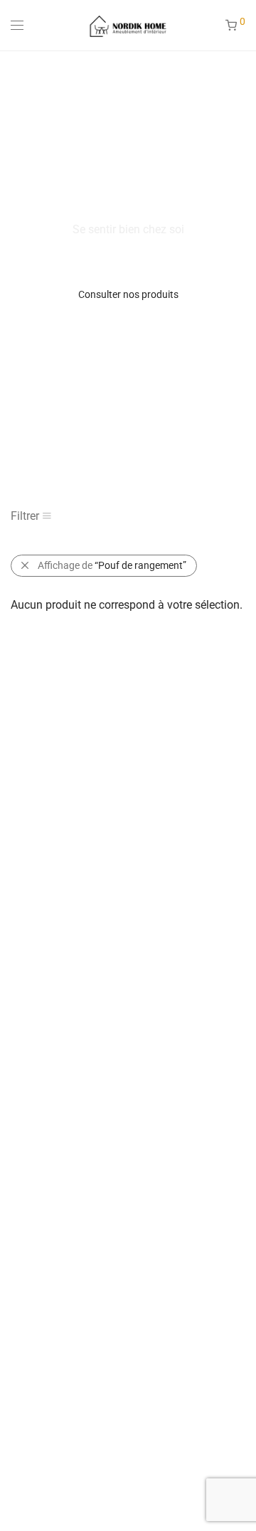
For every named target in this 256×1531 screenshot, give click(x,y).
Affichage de (112, 565)
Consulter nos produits (128, 294)
